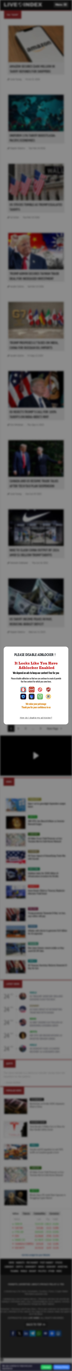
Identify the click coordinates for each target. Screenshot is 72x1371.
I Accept (46, 1367)
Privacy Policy (61, 1367)
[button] (61, 4)
